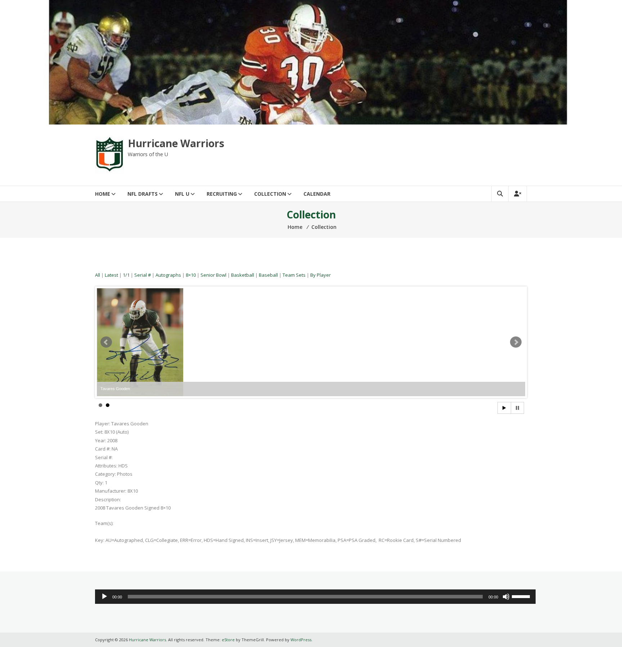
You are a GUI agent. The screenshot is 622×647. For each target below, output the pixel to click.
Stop (517, 408)
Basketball (242, 275)
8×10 (191, 275)
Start (504, 408)
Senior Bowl (213, 275)
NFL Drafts (142, 193)
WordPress (300, 639)
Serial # (142, 275)
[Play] (104, 596)
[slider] (522, 595)
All (97, 275)
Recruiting (222, 193)
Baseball (268, 275)
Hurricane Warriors (176, 143)
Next (516, 342)
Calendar (316, 193)
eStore (228, 639)
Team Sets (294, 275)
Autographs (168, 275)
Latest (111, 275)
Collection (270, 193)
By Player (320, 275)
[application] (315, 596)
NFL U (182, 193)
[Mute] (506, 596)
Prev (106, 342)
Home (102, 193)
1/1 (126, 275)
